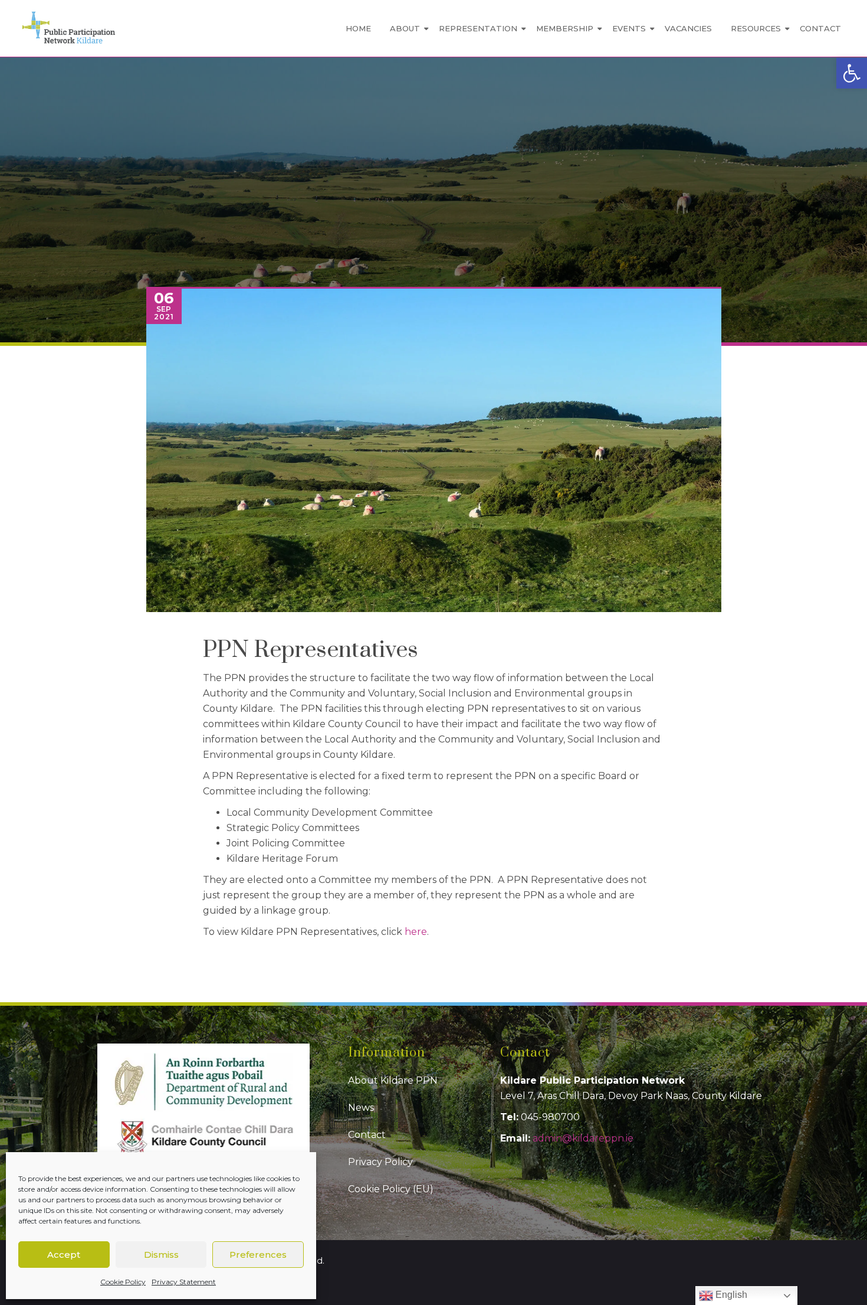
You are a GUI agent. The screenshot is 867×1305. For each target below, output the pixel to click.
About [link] (405, 28)
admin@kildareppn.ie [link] (583, 1138)
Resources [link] (756, 28)
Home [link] (358, 28)
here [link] (416, 931)
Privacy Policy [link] (380, 1161)
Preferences (258, 1254)
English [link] (730, 1295)
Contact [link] (820, 28)
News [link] (361, 1107)
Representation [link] (478, 28)
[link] (851, 73)
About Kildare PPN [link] (393, 1080)
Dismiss (161, 1254)
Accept (63, 1254)
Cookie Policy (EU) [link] (391, 1189)
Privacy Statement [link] (184, 1281)
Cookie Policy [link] (123, 1281)
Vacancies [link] (688, 28)
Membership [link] (564, 28)
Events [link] (629, 28)
